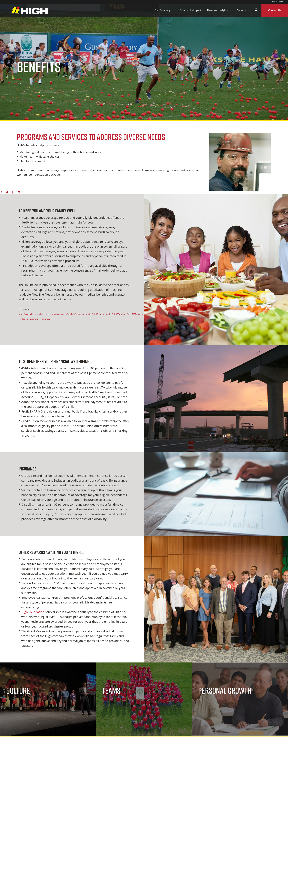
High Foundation (32, 612)
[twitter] (7, 192)
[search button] (256, 10)
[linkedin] (13, 192)
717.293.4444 (277, 1)
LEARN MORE (18, 704)
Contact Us (274, 10)
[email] (19, 192)
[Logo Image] (29, 10)
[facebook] (1, 192)
